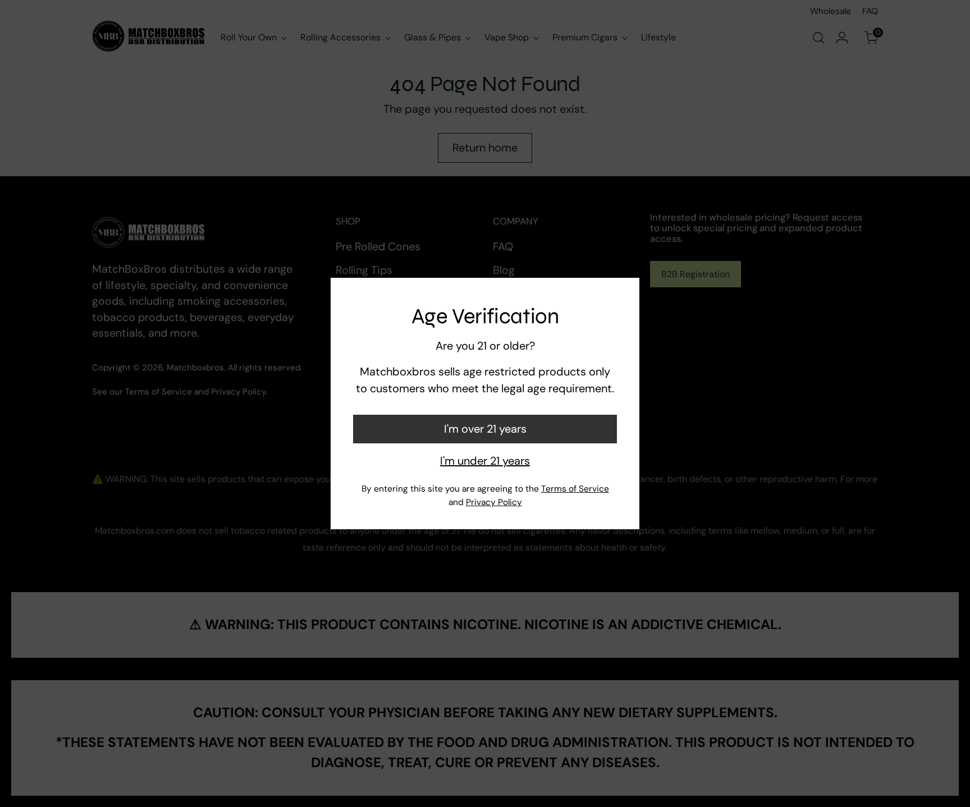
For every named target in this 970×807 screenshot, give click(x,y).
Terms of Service (575, 488)
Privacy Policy (494, 502)
